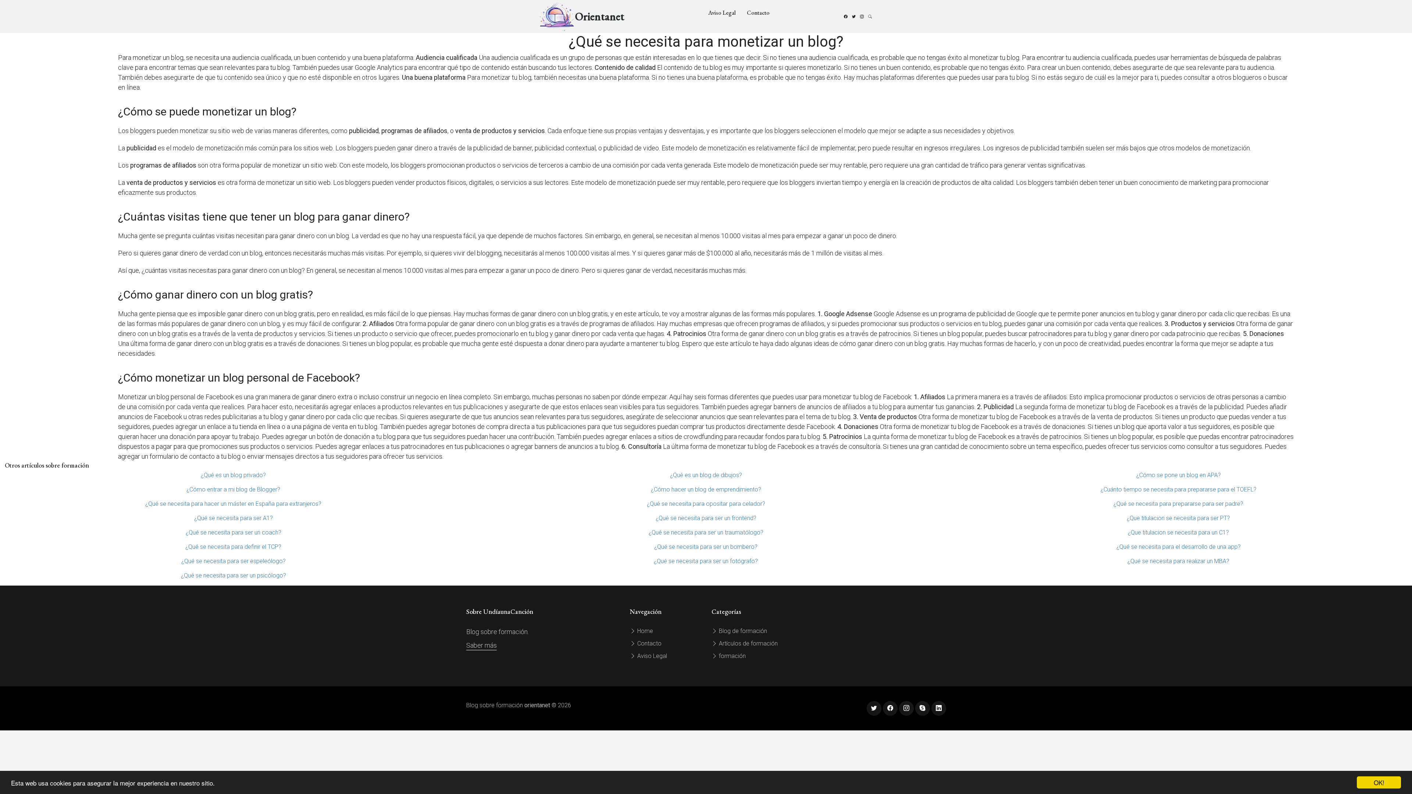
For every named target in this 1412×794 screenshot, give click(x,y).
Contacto (758, 13)
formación (731, 655)
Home (644, 630)
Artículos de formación (747, 643)
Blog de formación (742, 630)
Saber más (481, 645)
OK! (1379, 782)
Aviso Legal (722, 13)
